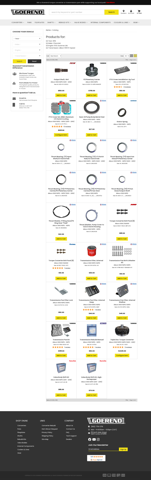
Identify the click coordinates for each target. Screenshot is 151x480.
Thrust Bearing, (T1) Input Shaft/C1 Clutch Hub (61, 158)
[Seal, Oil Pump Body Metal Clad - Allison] (103, 100)
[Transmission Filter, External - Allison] (103, 244)
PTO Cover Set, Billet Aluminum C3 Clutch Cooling (61, 118)
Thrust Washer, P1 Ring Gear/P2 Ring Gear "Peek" (61, 222)
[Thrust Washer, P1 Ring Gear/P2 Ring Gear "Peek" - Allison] (72, 204)
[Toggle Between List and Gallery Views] (133, 55)
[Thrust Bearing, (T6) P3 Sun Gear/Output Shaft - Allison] (133, 172)
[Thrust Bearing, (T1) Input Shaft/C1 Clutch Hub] (61, 147)
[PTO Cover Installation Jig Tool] (122, 70)
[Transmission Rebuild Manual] (91, 330)
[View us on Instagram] (98, 440)
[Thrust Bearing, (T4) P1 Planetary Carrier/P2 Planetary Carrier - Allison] (72, 172)
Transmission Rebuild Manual (92, 340)
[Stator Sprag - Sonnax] (133, 100)
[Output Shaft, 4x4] (61, 70)
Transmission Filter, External (91, 261)
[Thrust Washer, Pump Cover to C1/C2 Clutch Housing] (91, 215)
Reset (34, 61)
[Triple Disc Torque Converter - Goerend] (133, 323)
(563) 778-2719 (97, 426)
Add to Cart (61, 95)
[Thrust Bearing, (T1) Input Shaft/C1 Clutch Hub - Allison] (72, 140)
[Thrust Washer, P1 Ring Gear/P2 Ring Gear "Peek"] (61, 211)
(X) (47, 41)
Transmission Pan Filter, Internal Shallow (122, 301)
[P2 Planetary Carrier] (91, 70)
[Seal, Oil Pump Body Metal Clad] (91, 107)
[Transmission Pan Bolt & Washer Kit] (122, 251)
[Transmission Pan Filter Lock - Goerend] (72, 284)
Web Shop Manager (76, 475)
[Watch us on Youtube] (94, 440)
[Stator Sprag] (122, 112)
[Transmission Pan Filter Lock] (61, 291)
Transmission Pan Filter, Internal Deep (92, 301)
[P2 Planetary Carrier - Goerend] (103, 63)
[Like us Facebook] (89, 440)
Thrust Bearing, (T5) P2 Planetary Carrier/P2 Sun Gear (91, 190)
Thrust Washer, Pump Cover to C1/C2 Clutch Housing (91, 226)
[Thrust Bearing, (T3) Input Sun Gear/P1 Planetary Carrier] (122, 147)
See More (110, 2)
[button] (84, 12)
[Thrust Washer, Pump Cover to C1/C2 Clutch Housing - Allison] (103, 204)
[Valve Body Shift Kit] (61, 368)
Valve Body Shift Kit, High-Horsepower (91, 378)
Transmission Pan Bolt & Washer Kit (122, 262)
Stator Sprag (122, 122)
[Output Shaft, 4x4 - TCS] (72, 63)
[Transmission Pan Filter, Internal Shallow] (122, 291)
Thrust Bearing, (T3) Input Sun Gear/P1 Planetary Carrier (122, 158)
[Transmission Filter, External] (91, 251)
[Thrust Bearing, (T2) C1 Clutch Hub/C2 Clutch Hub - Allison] (103, 140)
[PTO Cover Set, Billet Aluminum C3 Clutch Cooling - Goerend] (72, 100)
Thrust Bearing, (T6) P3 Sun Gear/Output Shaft (122, 190)
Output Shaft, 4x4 (61, 79)
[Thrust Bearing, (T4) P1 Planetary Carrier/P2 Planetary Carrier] (61, 179)
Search (19, 61)
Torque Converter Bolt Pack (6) (122, 221)
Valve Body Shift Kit (61, 377)
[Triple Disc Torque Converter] (122, 330)
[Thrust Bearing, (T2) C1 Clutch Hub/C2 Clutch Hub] (91, 147)
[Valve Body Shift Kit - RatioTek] (72, 361)
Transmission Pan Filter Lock (61, 300)
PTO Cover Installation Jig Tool (122, 79)
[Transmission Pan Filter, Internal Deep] (91, 291)
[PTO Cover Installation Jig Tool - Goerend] (133, 63)
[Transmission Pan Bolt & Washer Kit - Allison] (133, 244)
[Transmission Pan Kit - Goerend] (72, 323)
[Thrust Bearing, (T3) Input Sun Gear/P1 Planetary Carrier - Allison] (133, 140)
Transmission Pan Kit (61, 340)
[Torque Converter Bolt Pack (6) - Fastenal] (72, 244)
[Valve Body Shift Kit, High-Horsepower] (91, 368)
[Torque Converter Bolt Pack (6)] (122, 211)
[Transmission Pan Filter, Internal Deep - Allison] (103, 284)
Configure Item (61, 135)
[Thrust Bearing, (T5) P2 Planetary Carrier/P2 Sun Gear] (91, 179)
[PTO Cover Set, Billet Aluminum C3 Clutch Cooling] (61, 107)
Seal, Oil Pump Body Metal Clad (91, 117)
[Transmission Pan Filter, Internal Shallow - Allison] (133, 284)
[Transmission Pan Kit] (61, 330)
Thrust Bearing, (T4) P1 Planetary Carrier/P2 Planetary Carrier (61, 190)
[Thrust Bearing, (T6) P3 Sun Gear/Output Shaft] (122, 179)
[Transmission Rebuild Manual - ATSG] (103, 323)
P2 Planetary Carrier (92, 79)
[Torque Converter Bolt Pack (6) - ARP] (133, 204)
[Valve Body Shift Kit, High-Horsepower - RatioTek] (103, 361)
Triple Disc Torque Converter (122, 340)
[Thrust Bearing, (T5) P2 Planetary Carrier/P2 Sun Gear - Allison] (103, 172)
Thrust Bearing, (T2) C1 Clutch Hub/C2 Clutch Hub (92, 158)
